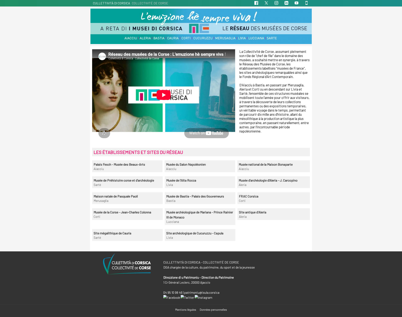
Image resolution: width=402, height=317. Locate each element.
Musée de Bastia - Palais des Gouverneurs (195, 196)
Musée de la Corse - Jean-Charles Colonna (122, 212)
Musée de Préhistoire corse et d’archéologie (124, 180)
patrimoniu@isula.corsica (201, 292)
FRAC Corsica (248, 196)
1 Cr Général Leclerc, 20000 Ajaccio (186, 282)
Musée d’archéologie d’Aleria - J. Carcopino (268, 180)
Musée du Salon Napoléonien (186, 164)
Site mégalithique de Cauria (112, 233)
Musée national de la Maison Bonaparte (266, 164)
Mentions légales (186, 309)
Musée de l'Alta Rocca (181, 180)
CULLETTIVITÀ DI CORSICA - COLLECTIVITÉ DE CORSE (201, 262)
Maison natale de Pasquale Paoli (116, 196)
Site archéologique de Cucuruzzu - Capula (194, 233)
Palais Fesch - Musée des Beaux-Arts (119, 164)
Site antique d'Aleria (252, 212)
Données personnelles (213, 309)
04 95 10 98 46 (172, 292)
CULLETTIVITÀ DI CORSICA (130, 3)
